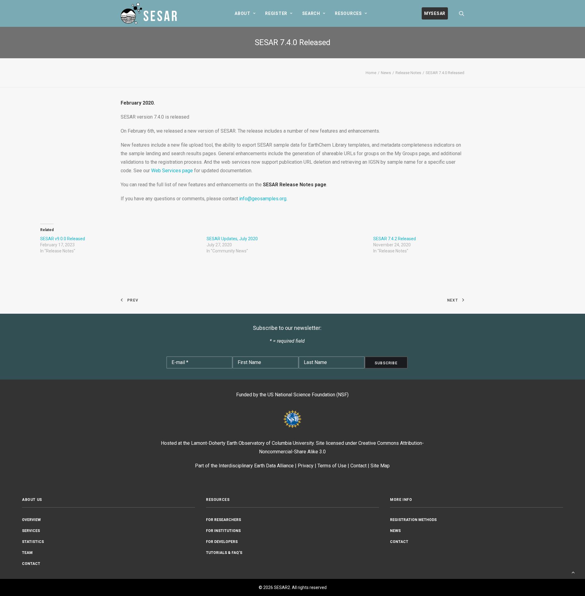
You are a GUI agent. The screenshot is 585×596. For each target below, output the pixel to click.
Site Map (380, 466)
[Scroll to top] (573, 572)
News (386, 72)
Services (31, 531)
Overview (31, 520)
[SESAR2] (150, 13)
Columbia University (293, 443)
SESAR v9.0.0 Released (62, 238)
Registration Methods (413, 520)
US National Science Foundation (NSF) (308, 395)
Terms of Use (331, 466)
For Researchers (223, 520)
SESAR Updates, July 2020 (232, 238)
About (242, 13)
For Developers (222, 542)
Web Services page (172, 170)
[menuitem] (245, 13)
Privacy (306, 466)
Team (27, 553)
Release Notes (408, 72)
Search (311, 13)
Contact (358, 466)
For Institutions (223, 531)
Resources (348, 13)
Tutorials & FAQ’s (224, 553)
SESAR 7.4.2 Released (394, 238)
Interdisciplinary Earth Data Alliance (256, 466)
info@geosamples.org (262, 199)
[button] (461, 13)
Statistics (33, 542)
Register (276, 13)
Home (371, 72)
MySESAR (434, 13)
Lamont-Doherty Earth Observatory (228, 443)
